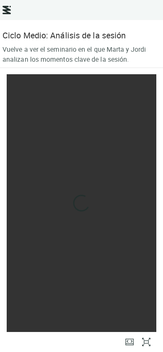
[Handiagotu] (146, 342)
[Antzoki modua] (129, 342)
